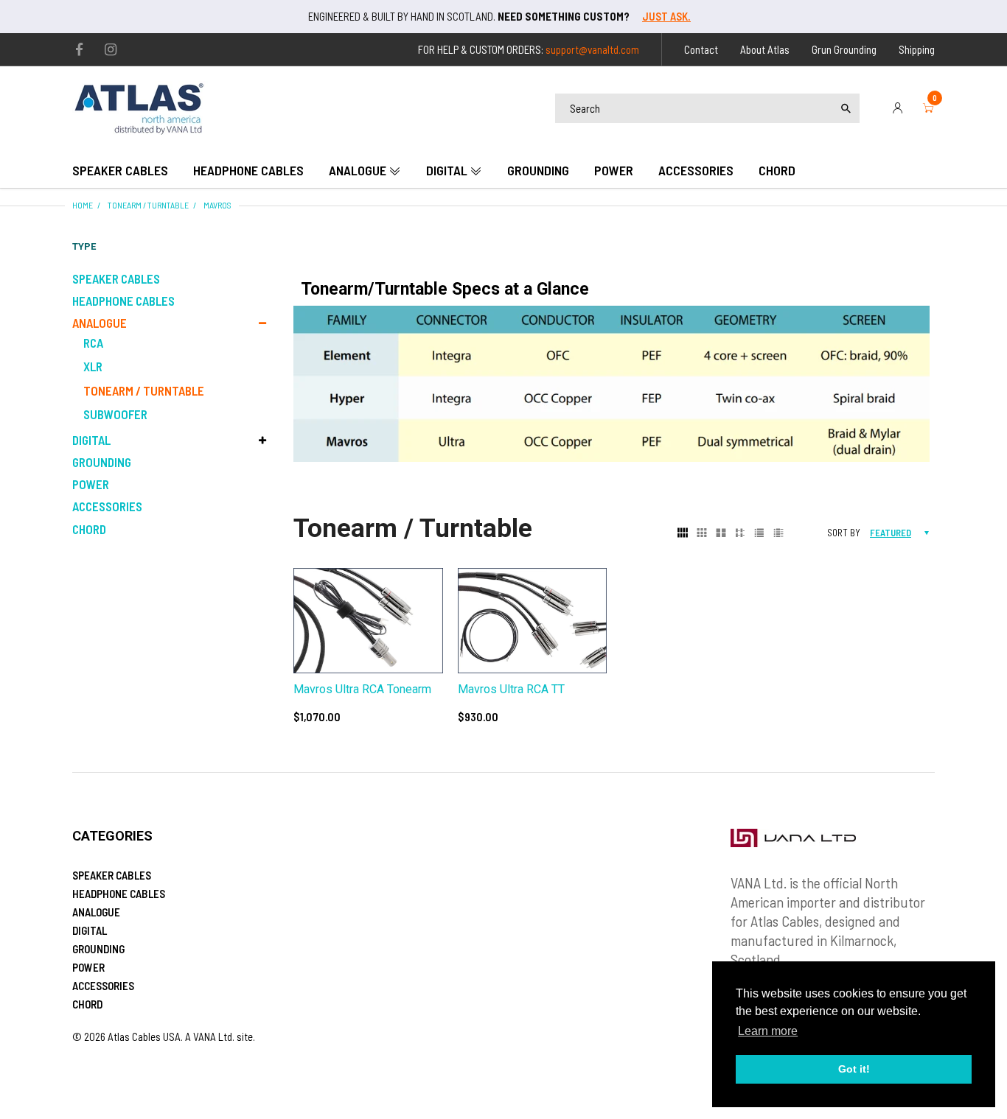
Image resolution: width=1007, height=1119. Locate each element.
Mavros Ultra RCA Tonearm (362, 689)
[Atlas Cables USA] (140, 106)
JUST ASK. (666, 16)
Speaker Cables (116, 278)
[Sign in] (898, 108)
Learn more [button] (768, 1031)
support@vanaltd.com (592, 49)
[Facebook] (79, 50)
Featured (890, 533)
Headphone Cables (123, 300)
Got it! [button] (854, 1069)
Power (90, 484)
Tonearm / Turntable (148, 205)
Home (82, 205)
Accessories (107, 506)
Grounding (101, 462)
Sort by (843, 533)
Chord (89, 529)
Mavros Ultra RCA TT (511, 689)
